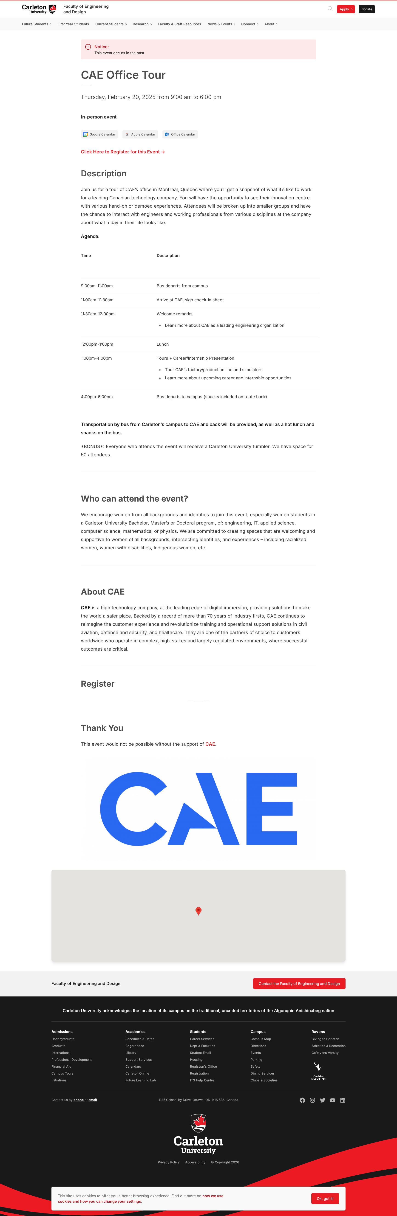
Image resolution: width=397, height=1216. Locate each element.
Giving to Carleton (325, 1039)
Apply (344, 9)
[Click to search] (330, 9)
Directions (258, 1046)
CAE (210, 744)
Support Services (138, 1059)
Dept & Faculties (202, 1046)
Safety (256, 1066)
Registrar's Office (203, 1066)
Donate (366, 9)
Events (256, 1053)
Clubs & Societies (264, 1080)
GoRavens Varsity (325, 1053)
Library (130, 1053)
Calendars (133, 1066)
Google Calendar (102, 134)
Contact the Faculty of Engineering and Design (299, 983)
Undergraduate (62, 1039)
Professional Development (71, 1059)
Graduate (58, 1046)
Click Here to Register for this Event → (123, 152)
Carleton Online (137, 1073)
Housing (196, 1059)
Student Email (200, 1053)
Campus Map (261, 1039)
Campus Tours (62, 1073)
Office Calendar (183, 134)
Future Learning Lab (140, 1080)
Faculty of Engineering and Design (86, 9)
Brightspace (134, 1046)
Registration (199, 1073)
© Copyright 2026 (225, 1162)
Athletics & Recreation (329, 1046)
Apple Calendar (143, 134)
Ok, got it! (325, 1198)
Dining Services (263, 1073)
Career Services (202, 1039)
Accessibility (195, 1162)
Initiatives (59, 1080)
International (61, 1053)
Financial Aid (61, 1066)
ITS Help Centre (202, 1080)
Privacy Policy (169, 1162)
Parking (256, 1059)
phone (79, 1100)
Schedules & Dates (139, 1039)
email (92, 1100)
